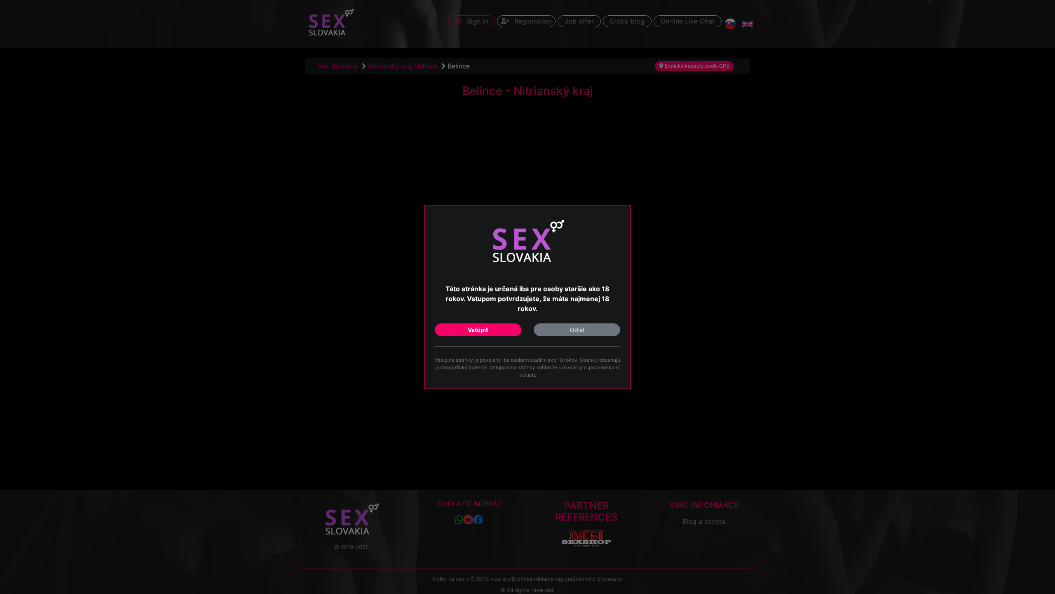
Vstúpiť (478, 329)
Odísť (577, 329)
